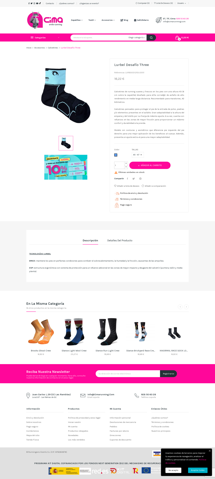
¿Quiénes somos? (66, 3)
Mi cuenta (72, 426)
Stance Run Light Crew (107, 350)
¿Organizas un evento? (89, 3)
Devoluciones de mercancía (123, 422)
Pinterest (141, 178)
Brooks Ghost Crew (41, 350)
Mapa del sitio (32, 435)
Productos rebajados (78, 431)
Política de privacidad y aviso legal (84, 418)
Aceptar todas (198, 470)
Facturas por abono (119, 431)
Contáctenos (32, 431)
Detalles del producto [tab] (119, 240)
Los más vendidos (76, 440)
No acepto (173, 470)
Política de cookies (160, 426)
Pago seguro (32, 426)
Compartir (127, 178)
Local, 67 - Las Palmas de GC (44, 397)
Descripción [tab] (90, 240)
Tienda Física (32, 440)
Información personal (120, 418)
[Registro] (65, 167)
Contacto (49, 3)
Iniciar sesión (74, 422)
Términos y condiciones (162, 422)
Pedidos (113, 426)
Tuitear (134, 178)
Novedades (73, 435)
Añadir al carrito (151, 165)
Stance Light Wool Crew (74, 350)
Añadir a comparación (155, 186)
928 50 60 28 (182, 18)
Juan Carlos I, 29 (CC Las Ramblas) (51, 394)
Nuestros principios (160, 431)
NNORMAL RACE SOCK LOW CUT (174, 350)
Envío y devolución (35, 418)
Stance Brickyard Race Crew (140, 350)
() (164, 3)
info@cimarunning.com (174, 21)
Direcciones (115, 435)
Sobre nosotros (33, 422)
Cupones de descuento (120, 440)
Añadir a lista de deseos (128, 186)
